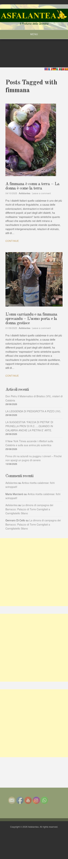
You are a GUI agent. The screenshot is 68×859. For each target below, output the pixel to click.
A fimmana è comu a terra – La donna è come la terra (32, 186)
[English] (46, 69)
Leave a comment (41, 193)
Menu (34, 34)
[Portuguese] (62, 69)
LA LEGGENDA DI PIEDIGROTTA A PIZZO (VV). (33, 411)
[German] (54, 69)
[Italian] (58, 69)
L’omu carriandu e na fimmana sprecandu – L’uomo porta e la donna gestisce (31, 318)
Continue (12, 241)
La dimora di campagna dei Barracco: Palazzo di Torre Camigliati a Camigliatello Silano (29, 509)
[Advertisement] (34, 572)
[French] (50, 69)
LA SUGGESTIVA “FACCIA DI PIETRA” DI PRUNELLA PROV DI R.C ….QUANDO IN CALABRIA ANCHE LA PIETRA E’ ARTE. (29, 426)
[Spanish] (66, 69)
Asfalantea (11, 483)
